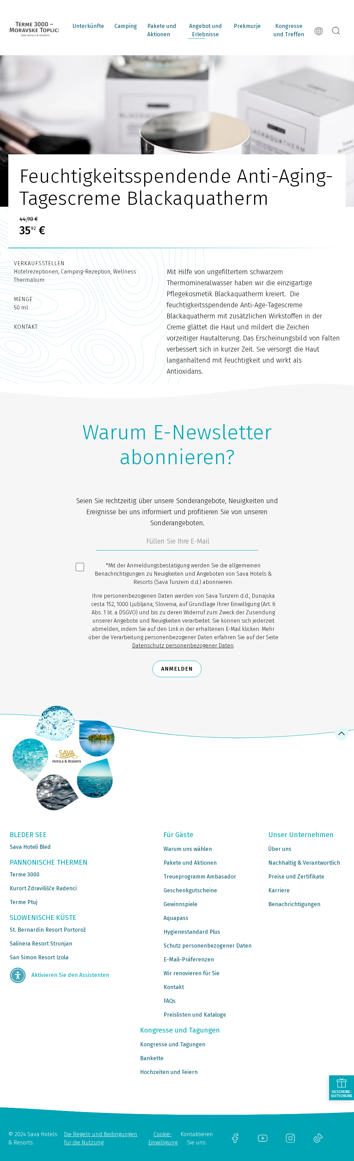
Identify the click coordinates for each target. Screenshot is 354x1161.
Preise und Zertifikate (296, 876)
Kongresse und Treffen (288, 30)
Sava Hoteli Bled (30, 847)
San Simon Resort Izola (39, 957)
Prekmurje (247, 26)
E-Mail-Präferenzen (189, 959)
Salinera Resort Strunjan (41, 943)
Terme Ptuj (23, 902)
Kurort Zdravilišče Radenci (43, 888)
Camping (125, 26)
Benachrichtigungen (294, 904)
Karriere (279, 890)
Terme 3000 (24, 874)
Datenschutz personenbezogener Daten (183, 645)
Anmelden (177, 668)
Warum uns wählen (188, 849)
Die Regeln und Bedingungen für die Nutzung (100, 1138)
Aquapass (176, 918)
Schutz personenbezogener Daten (208, 945)
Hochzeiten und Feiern (169, 1072)
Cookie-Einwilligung (162, 1138)
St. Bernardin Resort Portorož (48, 930)
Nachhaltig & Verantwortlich (304, 863)
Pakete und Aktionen (161, 30)
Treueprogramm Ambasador (200, 876)
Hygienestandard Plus (192, 932)
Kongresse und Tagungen (172, 1044)
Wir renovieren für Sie (192, 973)
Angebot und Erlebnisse (205, 30)
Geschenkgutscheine (190, 890)
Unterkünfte (88, 26)
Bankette (152, 1058)
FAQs (170, 1001)
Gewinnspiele (180, 904)
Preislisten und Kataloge (195, 1014)
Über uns (279, 849)
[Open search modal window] (336, 31)
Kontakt (174, 987)
